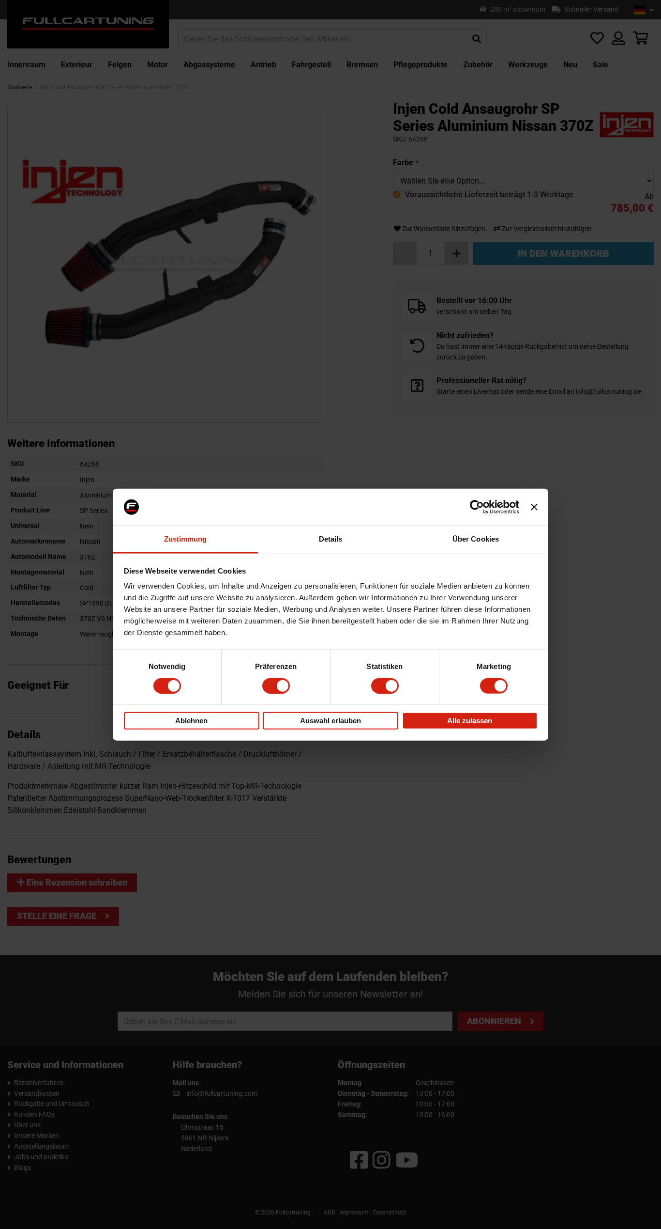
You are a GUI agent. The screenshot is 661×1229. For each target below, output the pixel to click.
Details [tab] (331, 539)
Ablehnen (191, 720)
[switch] (276, 685)
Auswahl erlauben (330, 720)
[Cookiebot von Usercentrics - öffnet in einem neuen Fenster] (477, 507)
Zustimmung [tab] (185, 539)
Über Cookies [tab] (475, 539)
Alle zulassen (469, 720)
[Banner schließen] (534, 507)
